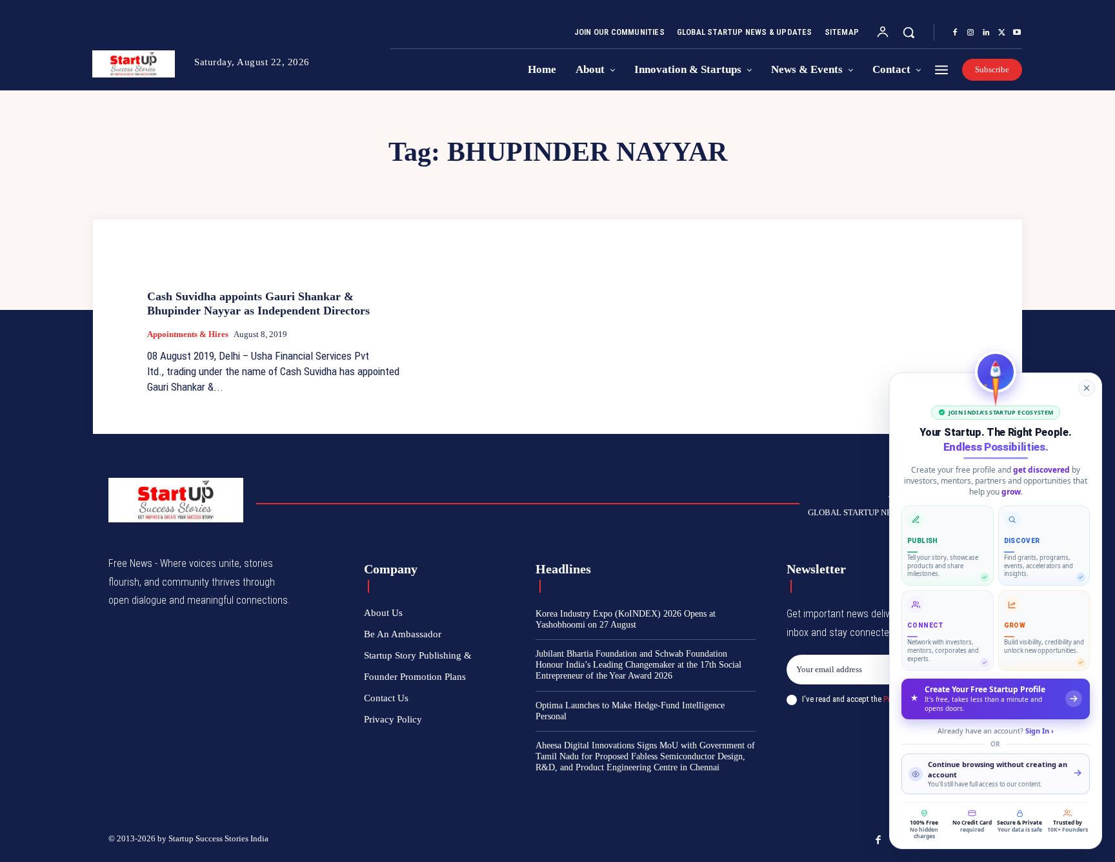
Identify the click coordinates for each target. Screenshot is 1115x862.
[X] (1001, 33)
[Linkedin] (986, 33)
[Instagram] (970, 33)
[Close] (1086, 388)
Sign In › (1039, 730)
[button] (908, 32)
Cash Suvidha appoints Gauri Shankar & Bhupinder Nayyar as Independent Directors (258, 303)
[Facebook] (955, 33)
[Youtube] (1017, 33)
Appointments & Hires (187, 334)
